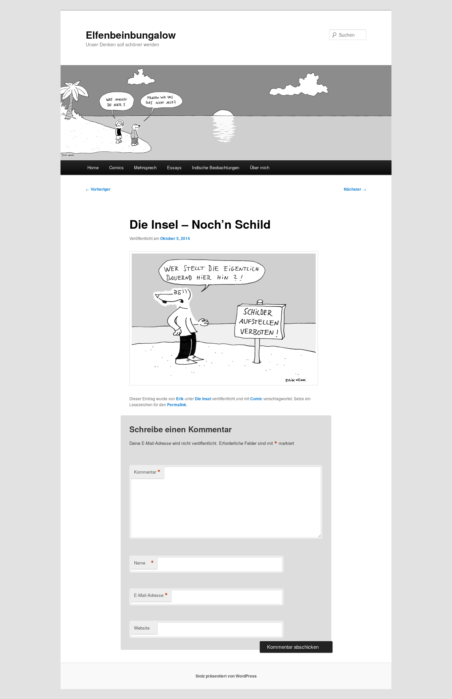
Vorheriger (98, 189)
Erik (180, 399)
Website (142, 628)
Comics (116, 167)
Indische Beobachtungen (215, 167)
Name (144, 563)
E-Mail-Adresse (151, 595)
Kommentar (147, 472)
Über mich (259, 167)
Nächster (355, 189)
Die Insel (203, 399)
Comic (256, 399)
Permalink (176, 405)
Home (93, 167)
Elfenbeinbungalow (131, 34)
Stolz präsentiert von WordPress (226, 676)
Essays (174, 167)
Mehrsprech (145, 167)
